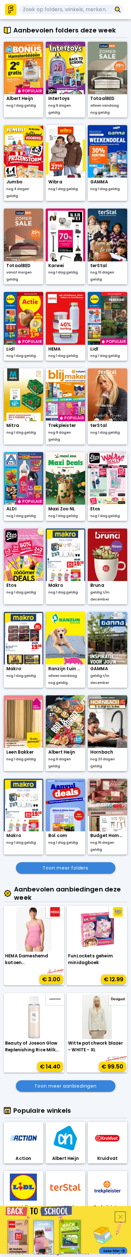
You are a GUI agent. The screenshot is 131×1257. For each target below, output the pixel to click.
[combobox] (65, 9)
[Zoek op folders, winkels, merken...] (118, 9)
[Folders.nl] (11, 9)
